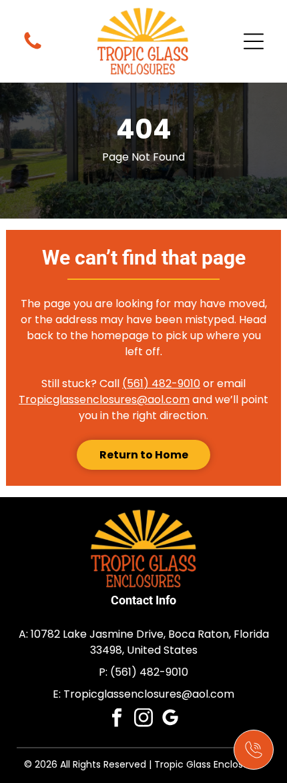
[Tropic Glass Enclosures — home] (143, 41)
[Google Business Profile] (170, 719)
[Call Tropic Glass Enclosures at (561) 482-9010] (254, 750)
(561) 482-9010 (161, 383)
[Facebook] (117, 719)
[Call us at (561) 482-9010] (32, 41)
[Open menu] (254, 41)
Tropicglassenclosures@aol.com (104, 399)
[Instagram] (144, 719)
